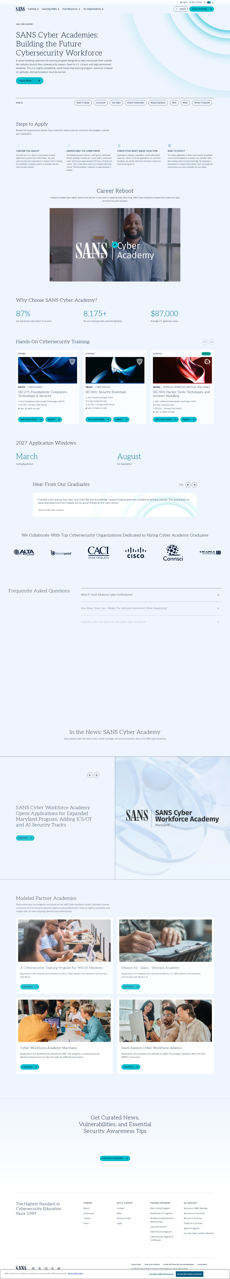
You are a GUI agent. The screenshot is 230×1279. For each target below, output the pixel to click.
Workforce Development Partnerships (162, 1220)
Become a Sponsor (193, 1218)
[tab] (33, 9)
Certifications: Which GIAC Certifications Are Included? (112, 671)
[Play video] (115, 245)
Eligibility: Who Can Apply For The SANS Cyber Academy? (113, 620)
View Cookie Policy (75, 1273)
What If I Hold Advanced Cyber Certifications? (107, 594)
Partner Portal (124, 1218)
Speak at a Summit (193, 1223)
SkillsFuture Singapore (161, 1231)
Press (86, 1223)
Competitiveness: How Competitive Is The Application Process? (117, 684)
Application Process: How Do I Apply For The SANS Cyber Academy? (119, 633)
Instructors (88, 1213)
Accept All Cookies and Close (189, 1274)
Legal (119, 1223)
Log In (185, 2)
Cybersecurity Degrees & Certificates (161, 1239)
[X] (39, 1268)
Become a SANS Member (196, 1208)
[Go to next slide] (211, 342)
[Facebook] (52, 1268)
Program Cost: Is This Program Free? (101, 645)
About (86, 1208)
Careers (87, 1218)
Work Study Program (160, 1208)
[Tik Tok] (58, 1268)
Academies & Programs (161, 1213)
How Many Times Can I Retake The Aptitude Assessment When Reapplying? (124, 607)
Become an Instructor (194, 1213)
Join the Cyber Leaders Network (199, 1233)
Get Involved (190, 1203)
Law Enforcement (158, 1227)
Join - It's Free (197, 2)
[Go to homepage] (20, 9)
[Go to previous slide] (205, 342)
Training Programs (160, 1203)
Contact (120, 1208)
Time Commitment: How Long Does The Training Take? (112, 658)
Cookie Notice (202, 1264)
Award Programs (192, 1228)
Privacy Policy (136, 1264)
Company (87, 1203)
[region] (115, 1274)
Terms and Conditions (152, 1264)
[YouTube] (46, 1268)
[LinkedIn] (33, 1268)
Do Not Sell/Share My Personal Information (178, 1264)
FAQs (119, 1213)
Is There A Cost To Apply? (95, 697)
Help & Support (125, 1203)
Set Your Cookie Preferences (161, 1274)
